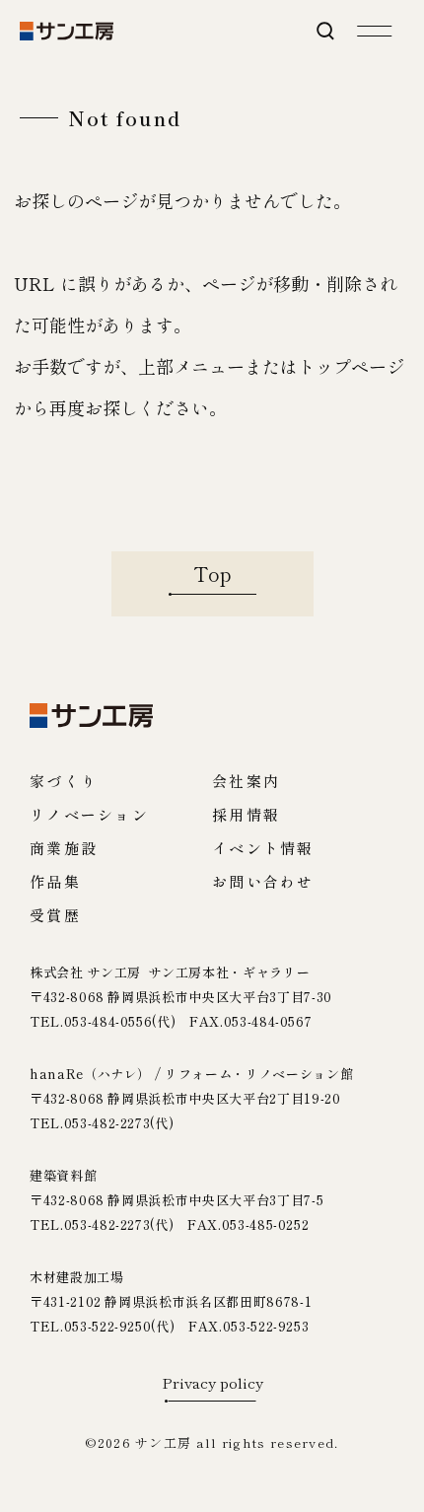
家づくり (64, 780)
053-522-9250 (108, 1326)
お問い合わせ (263, 881)
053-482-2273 (107, 1123)
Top (212, 573)
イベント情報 (263, 847)
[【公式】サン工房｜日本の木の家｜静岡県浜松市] (66, 31)
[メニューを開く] (374, 30)
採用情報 (246, 814)
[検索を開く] (325, 30)
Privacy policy (212, 1384)
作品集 (55, 881)
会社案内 (246, 780)
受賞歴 (55, 914)
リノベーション (89, 814)
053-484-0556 (108, 1021)
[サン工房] (91, 715)
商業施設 (64, 847)
